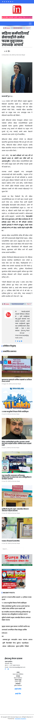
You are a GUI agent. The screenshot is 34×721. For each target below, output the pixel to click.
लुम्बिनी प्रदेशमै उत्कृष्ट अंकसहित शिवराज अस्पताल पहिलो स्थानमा (15, 510)
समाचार (8, 626)
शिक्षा (16, 630)
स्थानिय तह (26, 626)
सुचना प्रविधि (20, 646)
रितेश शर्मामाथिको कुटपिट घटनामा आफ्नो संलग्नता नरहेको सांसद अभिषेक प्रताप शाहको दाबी (16, 443)
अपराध (30, 640)
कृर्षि (4, 643)
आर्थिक (25, 630)
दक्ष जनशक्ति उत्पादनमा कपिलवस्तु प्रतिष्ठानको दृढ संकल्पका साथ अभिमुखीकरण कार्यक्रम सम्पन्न (17, 477)
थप (3, 636)
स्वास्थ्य (25, 640)
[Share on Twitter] (5, 362)
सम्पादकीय (14, 640)
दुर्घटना (19, 643)
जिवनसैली (9, 643)
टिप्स (14, 643)
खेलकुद (20, 630)
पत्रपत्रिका (25, 643)
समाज (20, 640)
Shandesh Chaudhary (20, 718)
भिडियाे (27, 646)
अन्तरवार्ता (4, 630)
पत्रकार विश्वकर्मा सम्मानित (11, 541)
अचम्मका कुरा (6, 640)
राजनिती (20, 626)
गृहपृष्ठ (3, 626)
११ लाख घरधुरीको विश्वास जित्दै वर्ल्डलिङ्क (15, 412)
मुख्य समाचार (14, 626)
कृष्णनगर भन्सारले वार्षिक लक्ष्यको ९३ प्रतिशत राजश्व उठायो (17, 380)
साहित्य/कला (11, 646)
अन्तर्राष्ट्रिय (11, 630)
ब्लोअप (4, 646)
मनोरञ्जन (4, 633)
